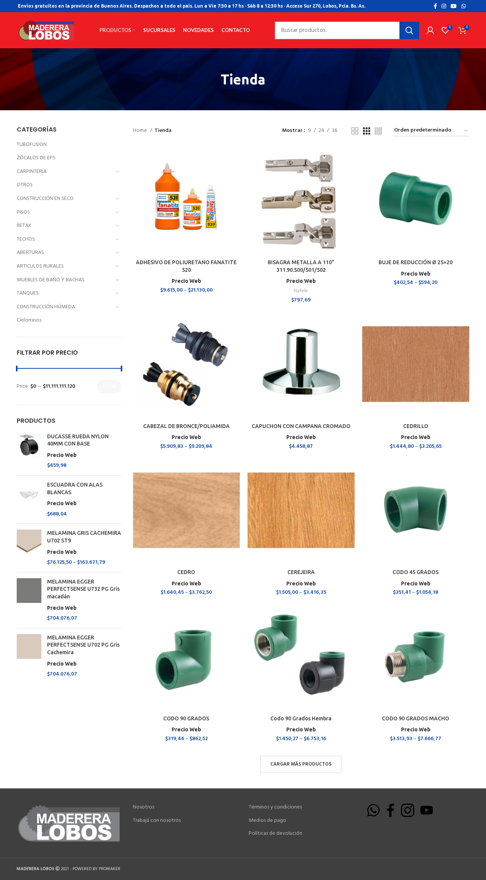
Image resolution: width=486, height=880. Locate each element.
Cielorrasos (29, 320)
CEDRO (186, 572)
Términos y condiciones (275, 807)
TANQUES (28, 293)
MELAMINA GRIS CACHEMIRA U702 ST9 (84, 542)
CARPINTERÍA (32, 171)
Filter (109, 386)
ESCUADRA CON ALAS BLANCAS (75, 494)
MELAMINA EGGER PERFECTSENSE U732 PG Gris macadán (83, 595)
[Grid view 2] (354, 131)
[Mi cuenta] (430, 30)
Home (140, 131)
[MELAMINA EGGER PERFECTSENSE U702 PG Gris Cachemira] (29, 656)
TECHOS (26, 239)
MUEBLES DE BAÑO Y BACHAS (51, 280)
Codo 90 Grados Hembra (300, 718)
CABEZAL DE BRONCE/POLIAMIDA (186, 426)
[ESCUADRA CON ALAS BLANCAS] (29, 499)
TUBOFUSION (32, 144)
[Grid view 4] (378, 131)
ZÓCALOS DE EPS (36, 158)
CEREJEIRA (301, 572)
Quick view (234, 160)
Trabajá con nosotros (157, 821)
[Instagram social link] (443, 6)
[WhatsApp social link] (463, 6)
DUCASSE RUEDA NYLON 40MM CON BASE (78, 445)
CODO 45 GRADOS (416, 572)
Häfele (301, 291)
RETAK (24, 225)
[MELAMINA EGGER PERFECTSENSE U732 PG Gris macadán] (29, 600)
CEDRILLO (415, 426)
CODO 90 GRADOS (186, 718)
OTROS (25, 185)
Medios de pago (267, 821)
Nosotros (143, 807)
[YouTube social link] (453, 6)
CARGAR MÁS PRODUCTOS (300, 764)
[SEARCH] (409, 30)
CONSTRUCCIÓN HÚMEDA (46, 307)
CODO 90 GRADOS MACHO (415, 718)
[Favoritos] (234, 177)
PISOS (23, 212)
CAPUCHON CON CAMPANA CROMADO (301, 426)
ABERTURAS (30, 252)
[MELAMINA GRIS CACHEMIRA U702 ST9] (29, 548)
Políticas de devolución (275, 833)
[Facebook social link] (435, 6)
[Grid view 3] (366, 131)
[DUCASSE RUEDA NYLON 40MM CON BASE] (29, 451)
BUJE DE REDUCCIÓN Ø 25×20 (416, 262)
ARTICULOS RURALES (40, 266)
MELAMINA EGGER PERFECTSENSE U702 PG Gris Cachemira (83, 650)
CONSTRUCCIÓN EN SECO (45, 198)
